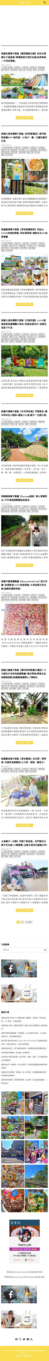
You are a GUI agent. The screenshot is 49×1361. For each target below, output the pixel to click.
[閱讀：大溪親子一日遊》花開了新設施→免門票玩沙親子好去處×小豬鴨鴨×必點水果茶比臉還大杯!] (24, 891)
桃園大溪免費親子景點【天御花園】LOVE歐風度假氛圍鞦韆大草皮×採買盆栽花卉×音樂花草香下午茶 (24, 324)
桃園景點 (41, 67)
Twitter (24, 1339)
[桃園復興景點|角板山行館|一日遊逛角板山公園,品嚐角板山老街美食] (36, 1177)
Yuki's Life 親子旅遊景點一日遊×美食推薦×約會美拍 (27, 1351)
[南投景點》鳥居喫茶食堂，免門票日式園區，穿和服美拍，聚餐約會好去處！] (36, 1128)
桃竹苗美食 (5, 152)
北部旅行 (17, 67)
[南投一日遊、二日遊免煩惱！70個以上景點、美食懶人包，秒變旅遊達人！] (12, 1128)
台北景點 (33, 243)
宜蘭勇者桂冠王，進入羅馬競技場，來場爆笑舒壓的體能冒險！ (24, 1048)
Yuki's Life (24, 2)
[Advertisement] (24, 25)
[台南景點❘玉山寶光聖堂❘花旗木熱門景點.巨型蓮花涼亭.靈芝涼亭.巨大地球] (36, 1201)
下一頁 (28, 922)
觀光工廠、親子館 (25, 70)
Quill (26, 1353)
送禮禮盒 (19, 341)
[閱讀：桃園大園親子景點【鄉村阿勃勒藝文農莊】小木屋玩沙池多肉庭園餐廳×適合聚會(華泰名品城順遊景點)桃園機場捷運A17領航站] (24, 723)
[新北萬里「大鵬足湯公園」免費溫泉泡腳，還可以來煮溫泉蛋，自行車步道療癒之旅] (36, 1103)
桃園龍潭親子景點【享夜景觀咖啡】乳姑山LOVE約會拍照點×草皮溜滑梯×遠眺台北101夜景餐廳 (24, 233)
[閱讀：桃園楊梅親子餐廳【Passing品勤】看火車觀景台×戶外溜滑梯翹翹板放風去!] (24, 546)
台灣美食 (41, 148)
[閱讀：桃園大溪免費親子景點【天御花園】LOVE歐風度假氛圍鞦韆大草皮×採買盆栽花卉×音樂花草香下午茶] (24, 376)
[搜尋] (45, 950)
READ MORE (24, 118)
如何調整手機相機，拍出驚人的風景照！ (16, 1053)
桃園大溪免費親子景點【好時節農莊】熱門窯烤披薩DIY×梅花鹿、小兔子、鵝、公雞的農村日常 (24, 137)
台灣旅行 (25, 67)
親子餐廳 (22, 152)
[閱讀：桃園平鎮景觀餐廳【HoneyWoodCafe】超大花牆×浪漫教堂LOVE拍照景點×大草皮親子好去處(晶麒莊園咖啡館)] (24, 634)
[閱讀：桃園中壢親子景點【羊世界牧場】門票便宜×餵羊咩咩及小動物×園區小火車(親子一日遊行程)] (24, 461)
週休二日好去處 (38, 70)
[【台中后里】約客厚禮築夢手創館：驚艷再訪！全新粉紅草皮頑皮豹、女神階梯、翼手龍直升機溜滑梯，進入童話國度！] (36, 1152)
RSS (31, 1339)
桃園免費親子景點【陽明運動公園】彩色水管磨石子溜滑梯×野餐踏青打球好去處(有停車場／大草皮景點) (23, 57)
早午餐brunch (24, 150)
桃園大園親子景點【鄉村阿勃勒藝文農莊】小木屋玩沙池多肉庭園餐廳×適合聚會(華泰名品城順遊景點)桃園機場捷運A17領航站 (23, 674)
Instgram (20, 1339)
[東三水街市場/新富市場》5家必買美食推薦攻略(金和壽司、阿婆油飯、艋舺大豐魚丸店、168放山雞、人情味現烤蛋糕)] (12, 1152)
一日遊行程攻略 (7, 67)
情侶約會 (33, 67)
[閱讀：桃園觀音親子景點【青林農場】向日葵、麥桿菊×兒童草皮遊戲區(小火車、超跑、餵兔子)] (24, 806)
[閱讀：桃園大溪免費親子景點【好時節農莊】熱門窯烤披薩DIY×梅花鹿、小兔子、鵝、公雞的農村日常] (24, 194)
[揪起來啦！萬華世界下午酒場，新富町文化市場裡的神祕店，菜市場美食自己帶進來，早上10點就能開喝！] (12, 1177)
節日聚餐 (14, 70)
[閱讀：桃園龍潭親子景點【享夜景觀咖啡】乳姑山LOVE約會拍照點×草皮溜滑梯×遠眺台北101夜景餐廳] (24, 285)
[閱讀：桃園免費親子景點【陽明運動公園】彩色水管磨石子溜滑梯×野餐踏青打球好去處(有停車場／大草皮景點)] (24, 98)
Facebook (16, 1339)
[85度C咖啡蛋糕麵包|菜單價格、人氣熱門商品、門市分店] (12, 1201)
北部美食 (25, 148)
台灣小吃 (33, 334)
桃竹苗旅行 (5, 70)
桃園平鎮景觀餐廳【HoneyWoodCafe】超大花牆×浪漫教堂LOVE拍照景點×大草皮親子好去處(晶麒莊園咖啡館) (24, 585)
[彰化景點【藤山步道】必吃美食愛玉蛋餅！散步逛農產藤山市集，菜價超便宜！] (12, 1103)
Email (28, 1339)
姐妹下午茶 (5, 150)
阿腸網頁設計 (28, 1356)
